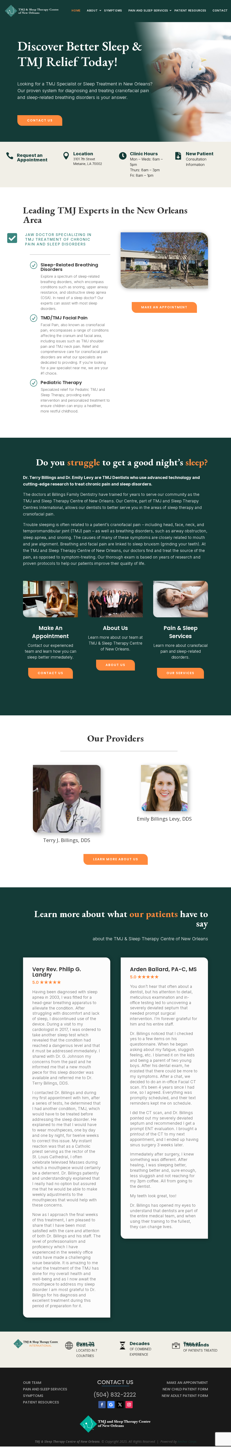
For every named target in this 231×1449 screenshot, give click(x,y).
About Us (115, 665)
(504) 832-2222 (114, 1395)
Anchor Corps (187, 1441)
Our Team (32, 1382)
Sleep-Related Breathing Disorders (69, 267)
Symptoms (33, 1395)
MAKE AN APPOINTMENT (187, 1382)
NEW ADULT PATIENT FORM (185, 1395)
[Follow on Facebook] (102, 1404)
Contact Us (40, 120)
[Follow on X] (120, 1404)
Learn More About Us (115, 859)
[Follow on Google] (111, 1404)
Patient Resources (41, 1402)
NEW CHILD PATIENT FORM (185, 1389)
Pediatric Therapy (61, 382)
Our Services (180, 673)
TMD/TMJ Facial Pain (64, 318)
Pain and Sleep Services (45, 1389)
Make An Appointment (164, 307)
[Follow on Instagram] (129, 1404)
